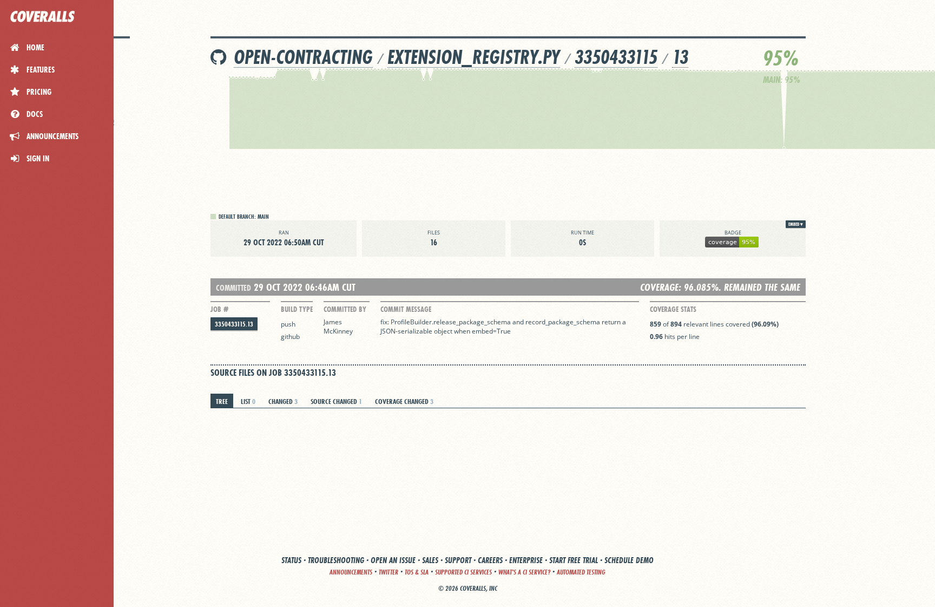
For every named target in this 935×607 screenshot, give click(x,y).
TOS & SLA (417, 572)
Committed (233, 287)
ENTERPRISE (526, 560)
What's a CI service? (524, 572)
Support (458, 560)
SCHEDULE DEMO (629, 560)
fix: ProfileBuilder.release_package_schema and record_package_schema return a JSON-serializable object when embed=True (504, 326)
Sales (430, 560)
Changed (283, 401)
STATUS (291, 560)
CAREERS (490, 560)
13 (680, 57)
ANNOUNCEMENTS (351, 572)
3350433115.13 (234, 324)
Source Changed (336, 401)
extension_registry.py (473, 57)
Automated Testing (581, 572)
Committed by (345, 309)
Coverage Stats (673, 309)
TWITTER (388, 572)
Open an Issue (393, 560)
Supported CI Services (463, 572)
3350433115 (616, 57)
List (248, 401)
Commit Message (405, 309)
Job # (219, 309)
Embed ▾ (795, 224)
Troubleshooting (336, 560)
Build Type (297, 309)
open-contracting (303, 57)
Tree (222, 401)
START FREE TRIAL (573, 560)
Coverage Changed (404, 401)
